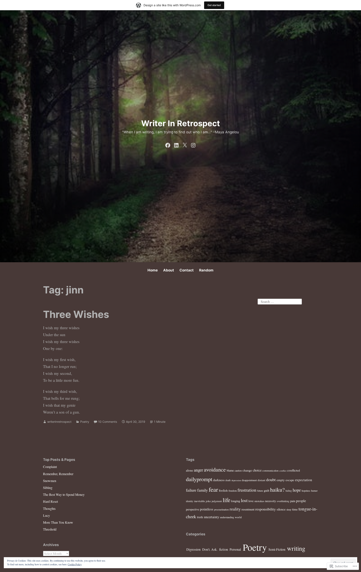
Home (152, 270)
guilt (266, 490)
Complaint (50, 466)
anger (198, 470)
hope (297, 490)
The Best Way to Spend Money (64, 494)
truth (200, 517)
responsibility (265, 509)
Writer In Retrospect (180, 123)
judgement (217, 501)
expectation (303, 479)
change (247, 470)
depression (236, 480)
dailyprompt (199, 479)
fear (213, 489)
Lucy (46, 515)
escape (290, 480)
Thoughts (49, 508)
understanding (227, 517)
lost (244, 500)
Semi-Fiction (276, 549)
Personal (235, 549)
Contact (186, 270)
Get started (214, 5)
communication (270, 470)
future (260, 490)
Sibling (47, 487)
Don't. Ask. (209, 549)
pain (292, 501)
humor (314, 490)
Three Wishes (76, 314)
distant (261, 480)
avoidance (215, 469)
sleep (288, 509)
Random (206, 270)
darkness (219, 480)
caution (238, 470)
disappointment (249, 480)
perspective (192, 509)
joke (208, 501)
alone (189, 470)
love (251, 501)
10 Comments (107, 421)
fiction (223, 549)
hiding (289, 490)
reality (235, 509)
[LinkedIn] (176, 144)
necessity (270, 501)
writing (296, 548)
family (202, 490)
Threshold (49, 529)
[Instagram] (193, 144)
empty (281, 480)
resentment (248, 509)
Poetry (84, 421)
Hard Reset (50, 501)
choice (257, 470)
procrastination (221, 509)
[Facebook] (168, 144)
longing (235, 501)
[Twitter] (185, 144)
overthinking (283, 501)
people (301, 500)
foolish (223, 490)
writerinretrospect (59, 421)
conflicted (293, 470)
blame (230, 470)
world (238, 517)
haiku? (277, 489)
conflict (282, 470)
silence (281, 509)
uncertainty (211, 517)
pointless (206, 509)
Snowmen (49, 480)
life (226, 500)
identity (189, 501)
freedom (233, 490)
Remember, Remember (58, 474)
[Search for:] (280, 301)
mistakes (259, 501)
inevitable (199, 501)
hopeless (306, 490)
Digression (193, 549)
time (295, 509)
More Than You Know (58, 522)
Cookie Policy (75, 564)
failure (191, 490)
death (228, 480)
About (168, 270)
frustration (247, 490)
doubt (271, 479)
